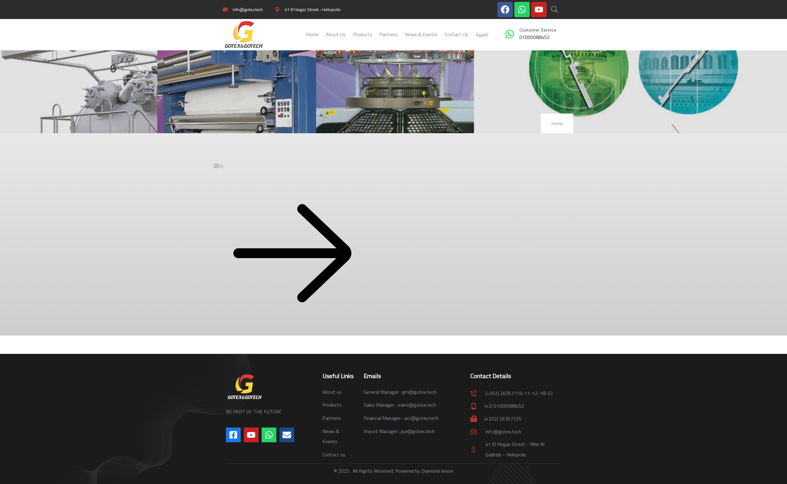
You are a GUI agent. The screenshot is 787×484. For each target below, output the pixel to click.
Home (312, 34)
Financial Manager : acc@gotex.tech (401, 418)
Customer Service (537, 30)
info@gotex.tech (503, 431)
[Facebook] (505, 9)
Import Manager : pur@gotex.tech (399, 431)
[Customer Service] (510, 34)
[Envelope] (286, 435)
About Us (336, 34)
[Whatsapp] (522, 9)
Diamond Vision (437, 470)
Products (362, 34)
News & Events (421, 34)
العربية (482, 34)
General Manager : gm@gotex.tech (400, 392)
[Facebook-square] (233, 435)
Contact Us (456, 34)
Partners (388, 34)
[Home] (243, 34)
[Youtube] (539, 9)
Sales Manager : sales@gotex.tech (400, 404)
